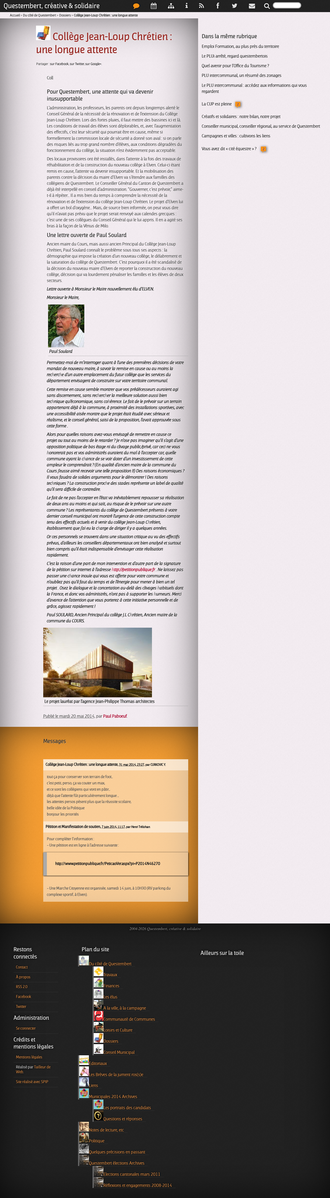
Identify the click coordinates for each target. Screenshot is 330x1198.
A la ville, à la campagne (124, 1008)
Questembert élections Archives (116, 1163)
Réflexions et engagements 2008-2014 (137, 1185)
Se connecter (26, 1028)
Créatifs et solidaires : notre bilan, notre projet (241, 116)
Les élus (110, 997)
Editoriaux (98, 1063)
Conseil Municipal (119, 1052)
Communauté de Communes (129, 1019)
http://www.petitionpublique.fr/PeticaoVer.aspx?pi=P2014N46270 (107, 864)
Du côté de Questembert (39, 15)
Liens (93, 1085)
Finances (111, 985)
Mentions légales (29, 1057)
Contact (22, 967)
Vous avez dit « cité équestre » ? (229, 148)
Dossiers (65, 15)
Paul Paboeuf (115, 716)
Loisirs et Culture (117, 1030)
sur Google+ (93, 64)
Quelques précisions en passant (117, 1152)
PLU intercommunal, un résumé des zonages (241, 75)
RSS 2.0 (22, 987)
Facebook (23, 997)
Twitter (21, 1007)
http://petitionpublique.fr (133, 569)
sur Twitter (77, 64)
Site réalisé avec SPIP (32, 1082)
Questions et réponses (122, 1118)
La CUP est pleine (217, 104)
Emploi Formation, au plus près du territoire (240, 46)
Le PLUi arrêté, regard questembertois (235, 56)
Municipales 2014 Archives (113, 1096)
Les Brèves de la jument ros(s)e (116, 1074)
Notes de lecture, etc (106, 1130)
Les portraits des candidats (127, 1107)
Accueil (15, 15)
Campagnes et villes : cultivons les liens (236, 136)
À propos (23, 977)
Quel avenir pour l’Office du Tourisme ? (235, 65)
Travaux (110, 974)
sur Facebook (59, 64)
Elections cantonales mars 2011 (131, 1174)
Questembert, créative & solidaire (52, 6)
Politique (96, 1140)
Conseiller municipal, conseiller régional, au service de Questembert (261, 126)
